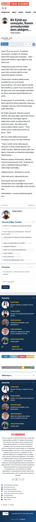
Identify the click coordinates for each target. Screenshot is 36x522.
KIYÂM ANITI (15, 341)
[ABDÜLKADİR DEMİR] (5, 340)
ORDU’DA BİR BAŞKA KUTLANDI (14, 243)
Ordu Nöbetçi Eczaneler (11, 485)
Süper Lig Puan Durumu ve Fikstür (13, 493)
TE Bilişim (22, 519)
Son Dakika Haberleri (10, 497)
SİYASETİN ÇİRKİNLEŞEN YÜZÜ (13, 260)
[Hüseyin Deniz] (5, 322)
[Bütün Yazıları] (33, 222)
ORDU (14, 12)
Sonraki (30, 205)
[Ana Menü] (5, 8)
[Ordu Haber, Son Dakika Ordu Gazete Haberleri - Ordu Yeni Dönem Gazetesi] (15, 3)
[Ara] (3, 8)
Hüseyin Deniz (16, 320)
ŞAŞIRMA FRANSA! (9, 246)
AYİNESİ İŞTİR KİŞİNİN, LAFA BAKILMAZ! (20, 324)
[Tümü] (33, 298)
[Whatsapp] (23, 479)
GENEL (20, 12)
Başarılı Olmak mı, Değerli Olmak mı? (22, 306)
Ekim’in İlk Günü (17, 349)
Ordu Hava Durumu (9, 487)
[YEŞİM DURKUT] (5, 21)
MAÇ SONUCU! (8, 257)
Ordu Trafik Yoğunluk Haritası (12, 491)
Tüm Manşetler (8, 495)
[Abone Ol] (33, 44)
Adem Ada (15, 346)
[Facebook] (13, 479)
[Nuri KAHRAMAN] (5, 331)
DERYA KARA (15, 302)
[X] (16, 479)
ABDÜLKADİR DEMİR (17, 339)
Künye (12, 504)
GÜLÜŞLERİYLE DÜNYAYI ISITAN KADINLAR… (18, 237)
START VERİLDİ (8, 253)
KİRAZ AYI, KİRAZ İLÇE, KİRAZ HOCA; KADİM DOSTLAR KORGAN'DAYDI (20, 333)
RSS (6, 513)
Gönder (5, 287)
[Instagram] (19, 479)
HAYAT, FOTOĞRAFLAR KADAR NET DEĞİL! (17, 226)
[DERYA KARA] (5, 304)
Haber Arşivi (7, 499)
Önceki (5, 205)
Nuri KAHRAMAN (16, 329)
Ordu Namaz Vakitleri (10, 489)
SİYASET (28, 12)
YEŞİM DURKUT (15, 33)
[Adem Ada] (6, 347)
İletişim (5, 504)
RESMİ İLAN (5, 12)
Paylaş (5, 44)
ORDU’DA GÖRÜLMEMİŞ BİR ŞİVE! (14, 250)
